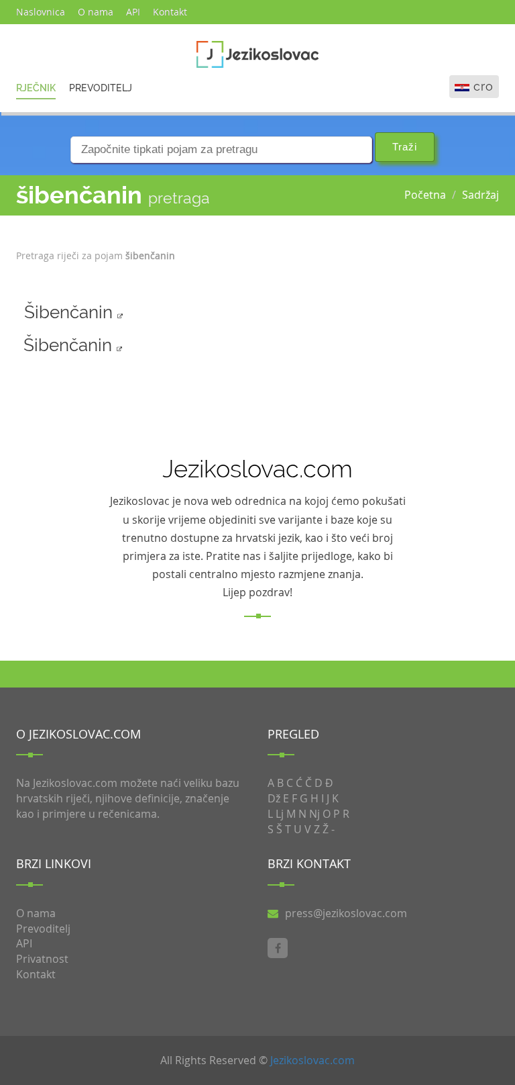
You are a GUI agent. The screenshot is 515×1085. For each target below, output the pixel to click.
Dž (274, 798)
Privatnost (42, 958)
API (133, 11)
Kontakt (170, 11)
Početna (425, 194)
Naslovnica (40, 11)
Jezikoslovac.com (312, 1060)
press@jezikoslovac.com (346, 913)
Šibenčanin (70, 312)
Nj (314, 813)
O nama (95, 11)
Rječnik (36, 88)
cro (483, 86)
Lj (280, 813)
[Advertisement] (433, 296)
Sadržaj (480, 194)
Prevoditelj (100, 88)
